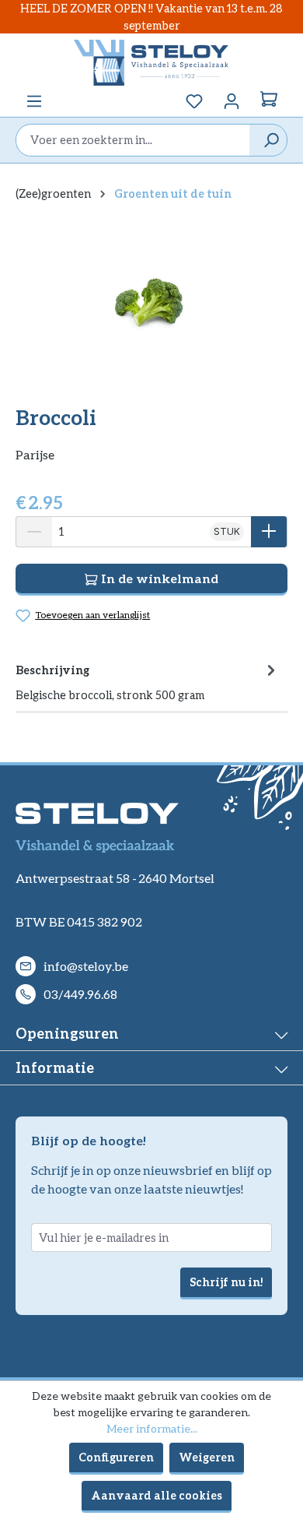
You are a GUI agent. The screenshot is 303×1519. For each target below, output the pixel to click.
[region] (151, 301)
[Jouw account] (231, 101)
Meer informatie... (151, 1428)
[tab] (148, 682)
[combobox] (132, 140)
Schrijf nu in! (226, 1282)
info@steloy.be (86, 965)
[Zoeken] (268, 140)
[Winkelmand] (268, 101)
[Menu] (34, 101)
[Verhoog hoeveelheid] (269, 531)
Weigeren (207, 1457)
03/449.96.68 (80, 993)
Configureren (116, 1457)
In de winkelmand (158, 578)
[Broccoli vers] (151, 302)
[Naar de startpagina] (151, 62)
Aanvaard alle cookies (156, 1495)
